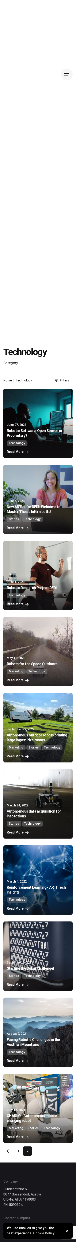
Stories (14, 519)
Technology (17, 443)
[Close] (67, 1231)
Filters (64, 380)
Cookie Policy (43, 1233)
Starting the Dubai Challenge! (30, 968)
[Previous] (8, 1151)
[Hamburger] (67, 74)
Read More (15, 452)
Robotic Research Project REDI (32, 587)
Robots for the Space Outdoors (32, 664)
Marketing (16, 671)
